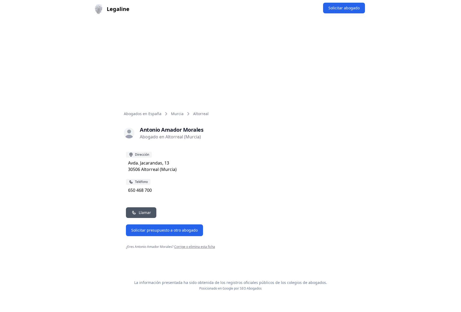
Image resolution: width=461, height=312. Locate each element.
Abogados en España (142, 113)
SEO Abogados (251, 288)
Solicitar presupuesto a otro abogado (164, 230)
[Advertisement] (230, 58)
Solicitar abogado (344, 7)
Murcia (177, 113)
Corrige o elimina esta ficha (194, 246)
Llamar (145, 212)
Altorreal (201, 113)
